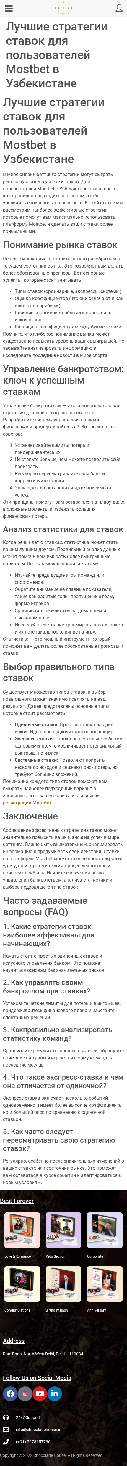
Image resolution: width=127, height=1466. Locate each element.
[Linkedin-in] (54, 1393)
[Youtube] (39, 1393)
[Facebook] (10, 1393)
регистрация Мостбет (27, 803)
